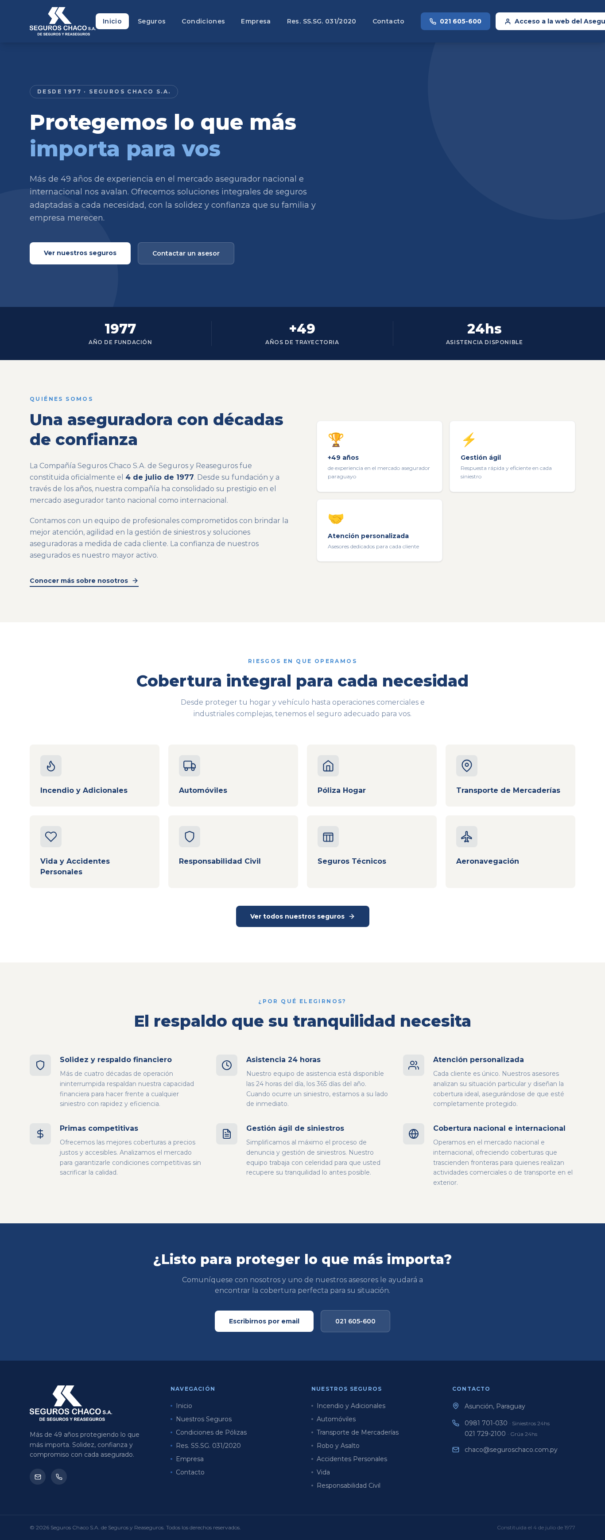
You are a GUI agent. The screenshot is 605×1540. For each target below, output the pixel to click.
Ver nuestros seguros (80, 253)
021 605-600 (460, 21)
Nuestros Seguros (204, 1419)
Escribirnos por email (264, 1321)
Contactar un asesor (186, 253)
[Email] (38, 1477)
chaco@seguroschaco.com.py (511, 1450)
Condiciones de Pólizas (211, 1432)
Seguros (152, 21)
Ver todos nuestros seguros (297, 916)
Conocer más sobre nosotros (79, 581)
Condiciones (203, 21)
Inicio (112, 21)
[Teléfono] (59, 1477)
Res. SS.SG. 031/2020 (322, 21)
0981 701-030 (507, 1423)
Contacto (388, 21)
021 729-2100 (501, 1434)
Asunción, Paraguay (495, 1406)
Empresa (256, 21)
